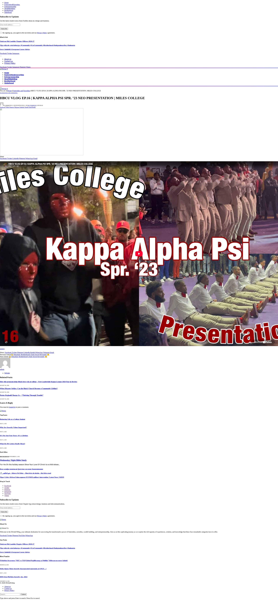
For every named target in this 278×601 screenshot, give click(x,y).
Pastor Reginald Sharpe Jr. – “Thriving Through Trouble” (21, 395)
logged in (12, 407)
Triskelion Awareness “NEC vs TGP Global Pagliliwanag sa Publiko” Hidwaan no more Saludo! (34, 560)
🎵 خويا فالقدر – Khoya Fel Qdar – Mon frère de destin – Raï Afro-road (25, 473)
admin (7, 105)
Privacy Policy (42, 33)
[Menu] (1, 87)
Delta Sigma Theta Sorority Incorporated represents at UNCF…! (23, 569)
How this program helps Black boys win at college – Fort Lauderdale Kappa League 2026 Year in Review (38, 382)
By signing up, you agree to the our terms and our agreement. (28, 33)
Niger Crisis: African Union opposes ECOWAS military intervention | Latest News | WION (32, 477)
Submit (23, 594)
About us (7, 59)
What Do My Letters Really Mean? (12, 444)
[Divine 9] (4, 69)
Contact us (8, 61)
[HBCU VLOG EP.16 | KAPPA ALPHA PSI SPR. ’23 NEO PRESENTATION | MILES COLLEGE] (41, 155)
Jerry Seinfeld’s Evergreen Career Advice (15, 49)
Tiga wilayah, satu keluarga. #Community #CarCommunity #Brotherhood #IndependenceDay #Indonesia (37, 45)
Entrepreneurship (10, 7)
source (2, 349)
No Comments (32, 105)
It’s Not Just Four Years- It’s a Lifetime (14, 435)
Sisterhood (8, 12)
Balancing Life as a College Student (12, 419)
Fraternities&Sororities (12, 5)
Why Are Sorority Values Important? (13, 427)
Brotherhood (8, 10)
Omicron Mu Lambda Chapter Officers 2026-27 (17, 41)
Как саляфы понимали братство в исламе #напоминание (21, 469)
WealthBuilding (9, 8)
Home (6, 3)
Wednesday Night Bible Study (13, 460)
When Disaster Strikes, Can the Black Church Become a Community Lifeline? (29, 388)
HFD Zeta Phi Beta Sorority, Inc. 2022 (13, 577)
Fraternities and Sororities (8, 93)
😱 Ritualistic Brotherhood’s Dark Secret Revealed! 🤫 (30, 355)
